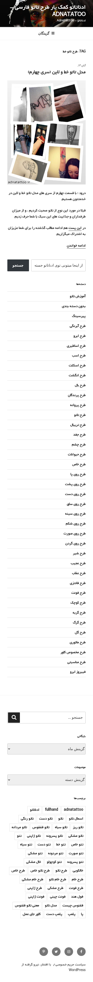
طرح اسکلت (77, 365)
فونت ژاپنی (36, 896)
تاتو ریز (78, 827)
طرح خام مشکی (32, 879)
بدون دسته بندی (74, 306)
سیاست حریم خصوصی (70, 964)
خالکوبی (78, 870)
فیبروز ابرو (78, 672)
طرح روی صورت (75, 533)
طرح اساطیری (76, 346)
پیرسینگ (79, 316)
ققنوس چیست (73, 905)
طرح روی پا (78, 474)
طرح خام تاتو (57, 879)
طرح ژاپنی (34, 888)
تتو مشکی (35, 853)
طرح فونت (78, 593)
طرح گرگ (79, 622)
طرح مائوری (78, 642)
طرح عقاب (79, 573)
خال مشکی (33, 862)
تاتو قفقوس (40, 827)
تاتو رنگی (27, 818)
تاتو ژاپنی (34, 836)
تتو (19, 836)
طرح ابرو (80, 336)
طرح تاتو (80, 415)
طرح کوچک (78, 603)
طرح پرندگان (77, 395)
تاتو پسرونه (54, 836)
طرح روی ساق (76, 504)
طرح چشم (79, 444)
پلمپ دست (54, 914)
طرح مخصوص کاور (73, 652)
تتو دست (44, 844)
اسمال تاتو (76, 818)
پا (82, 914)
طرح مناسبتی (76, 662)
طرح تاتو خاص (40, 870)
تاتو (60, 818)
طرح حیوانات (77, 454)
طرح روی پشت (75, 484)
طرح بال (80, 385)
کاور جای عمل (32, 914)
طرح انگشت (77, 375)
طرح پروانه (78, 405)
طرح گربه (79, 612)
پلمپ (71, 914)
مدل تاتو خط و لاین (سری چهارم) (57, 72)
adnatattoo (73, 810)
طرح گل (80, 632)
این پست (75, 228)
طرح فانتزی (78, 583)
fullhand (51, 810)
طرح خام (77, 879)
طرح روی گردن (75, 543)
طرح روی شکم (76, 523)
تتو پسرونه (75, 862)
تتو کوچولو (54, 862)
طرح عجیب (78, 563)
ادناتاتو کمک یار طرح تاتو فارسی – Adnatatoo (48, 11)
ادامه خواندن (76, 245)
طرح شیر (79, 553)
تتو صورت (76, 853)
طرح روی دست (75, 494)
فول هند (77, 896)
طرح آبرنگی (78, 326)
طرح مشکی (55, 888)
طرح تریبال (78, 425)
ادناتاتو (34, 810)
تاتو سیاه (61, 827)
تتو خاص (77, 844)
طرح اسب (79, 355)
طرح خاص (79, 464)
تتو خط (61, 844)
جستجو (18, 265)
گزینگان (44, 33)
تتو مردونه (55, 853)
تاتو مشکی (75, 836)
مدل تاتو (51, 905)
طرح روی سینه (75, 514)
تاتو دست (46, 818)
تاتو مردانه (19, 827)
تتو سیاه (26, 844)
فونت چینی (58, 896)
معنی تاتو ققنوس (27, 905)
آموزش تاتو (78, 296)
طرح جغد (79, 434)
